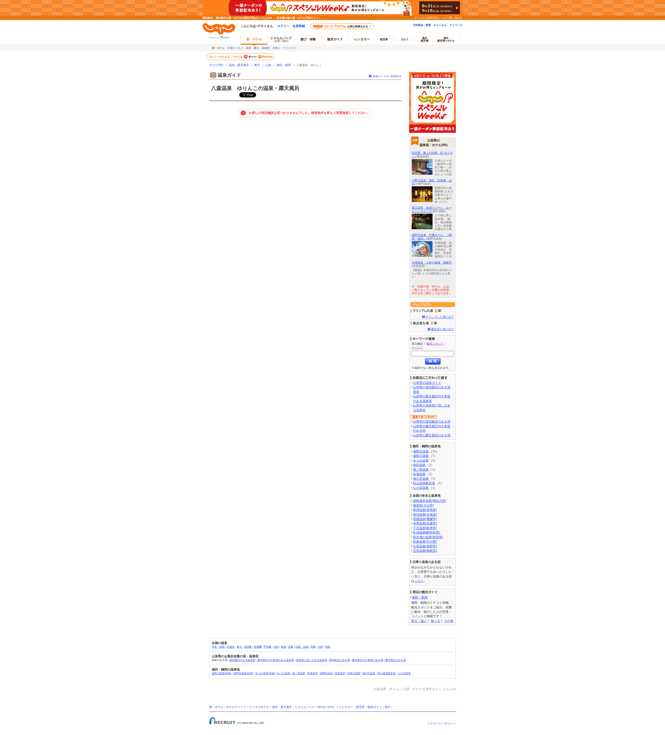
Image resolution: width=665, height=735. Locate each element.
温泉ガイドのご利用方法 (387, 76)
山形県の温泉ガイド (427, 383)
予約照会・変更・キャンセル (430, 25)
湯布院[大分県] (423, 505)
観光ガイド (375, 707)
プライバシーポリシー (441, 723)
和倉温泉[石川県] (425, 541)
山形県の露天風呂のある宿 (431, 435)
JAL (323, 707)
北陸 (276, 646)
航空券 (384, 39)
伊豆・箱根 (218, 646)
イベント (417, 347)
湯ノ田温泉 (421, 469)
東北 (257, 65)
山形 (268, 65)
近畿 (290, 646)
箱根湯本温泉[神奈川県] (429, 501)
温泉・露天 (252, 47)
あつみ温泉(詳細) (265, 673)
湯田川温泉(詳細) (221, 673)
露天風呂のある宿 (395, 660)
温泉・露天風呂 (239, 65)
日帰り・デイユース (284, 47)
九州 (320, 646)
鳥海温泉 (419, 474)
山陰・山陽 (301, 646)
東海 (283, 646)
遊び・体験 (308, 39)
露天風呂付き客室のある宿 (367, 660)
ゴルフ (404, 39)
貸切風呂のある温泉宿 (242, 660)
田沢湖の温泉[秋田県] (428, 537)
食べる (435, 621)
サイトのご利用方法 (426, 17)
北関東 (248, 646)
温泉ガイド (229, 75)
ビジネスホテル (259, 707)
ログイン (283, 26)
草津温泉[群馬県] (425, 510)
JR (319, 707)
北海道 (231, 646)
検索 (433, 361)
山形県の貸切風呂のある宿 (431, 421)
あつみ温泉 (421, 460)
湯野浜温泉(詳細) (243, 673)
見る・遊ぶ (419, 621)
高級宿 (266, 47)
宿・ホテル (216, 707)
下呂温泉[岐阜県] (425, 528)
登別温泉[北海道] (425, 514)
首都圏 (258, 646)
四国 (313, 646)
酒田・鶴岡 (284, 65)
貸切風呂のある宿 (339, 660)
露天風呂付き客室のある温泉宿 (275, 660)
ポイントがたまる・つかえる (226, 56)
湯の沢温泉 (421, 479)
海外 (425, 39)
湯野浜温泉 (421, 451)
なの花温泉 (421, 488)
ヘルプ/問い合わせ (451, 17)
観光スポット (435, 343)
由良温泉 (419, 465)
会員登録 (298, 26)
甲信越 (267, 646)
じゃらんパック (281, 39)
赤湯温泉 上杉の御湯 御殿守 (432, 262)
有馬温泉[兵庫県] (425, 523)
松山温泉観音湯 (424, 483)
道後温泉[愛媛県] (425, 519)
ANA (330, 707)
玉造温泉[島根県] (425, 551)
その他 (448, 621)
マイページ (455, 25)
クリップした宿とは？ (439, 316)
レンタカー (362, 39)
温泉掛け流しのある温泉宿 (311, 660)
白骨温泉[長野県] (425, 546)
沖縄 (327, 646)
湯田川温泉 (421, 456)
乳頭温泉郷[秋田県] (426, 532)
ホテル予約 (216, 65)
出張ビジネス (235, 47)
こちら (419, 581)
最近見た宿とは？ (442, 329)
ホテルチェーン (236, 707)
